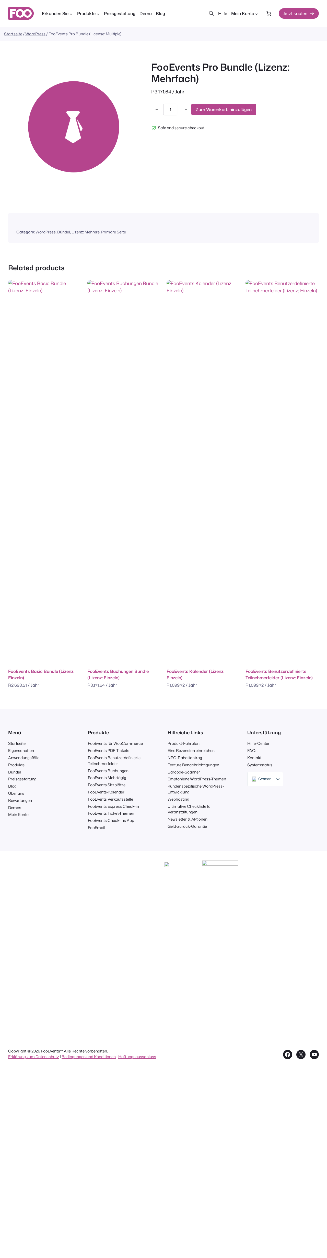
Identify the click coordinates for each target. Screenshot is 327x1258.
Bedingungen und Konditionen (89, 1056)
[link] (269, 13)
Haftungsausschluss (137, 1056)
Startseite (13, 34)
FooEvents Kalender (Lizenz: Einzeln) (195, 674)
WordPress (35, 34)
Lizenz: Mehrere (86, 232)
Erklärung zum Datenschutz (33, 1056)
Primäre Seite (113, 232)
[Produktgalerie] (73, 126)
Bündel (63, 232)
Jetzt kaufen (295, 13)
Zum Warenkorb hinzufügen (224, 110)
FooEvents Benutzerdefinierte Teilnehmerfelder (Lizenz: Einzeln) (279, 674)
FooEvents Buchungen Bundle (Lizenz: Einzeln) (118, 674)
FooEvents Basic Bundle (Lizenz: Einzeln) (41, 674)
